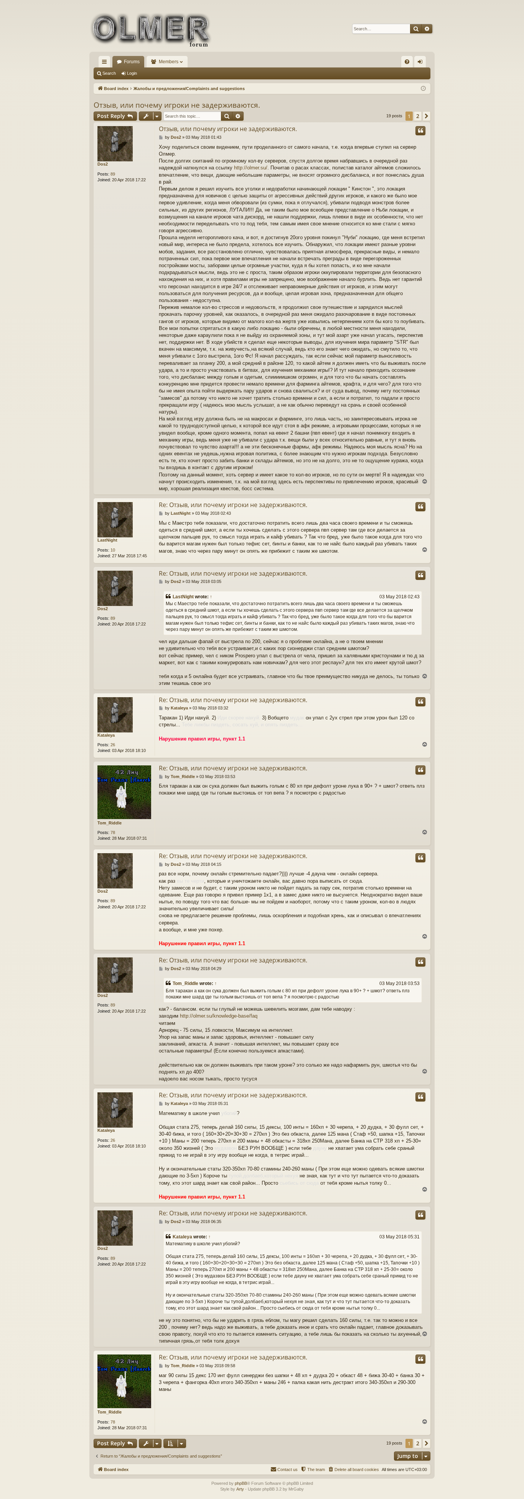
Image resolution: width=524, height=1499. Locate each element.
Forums (132, 61)
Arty (240, 1489)
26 (112, 744)
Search (109, 73)
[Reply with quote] (420, 130)
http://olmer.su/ (250, 168)
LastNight (107, 540)
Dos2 (102, 164)
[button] (426, 116)
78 (112, 832)
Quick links (106, 63)
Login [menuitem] (421, 63)
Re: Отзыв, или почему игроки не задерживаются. (233, 505)
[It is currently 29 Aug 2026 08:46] (423, 88)
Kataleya (106, 735)
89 (112, 174)
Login (132, 73)
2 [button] (417, 116)
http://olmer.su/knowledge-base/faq (218, 1016)
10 (112, 550)
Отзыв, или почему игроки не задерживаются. (177, 105)
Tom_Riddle (109, 823)
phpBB (241, 1483)
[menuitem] (407, 61)
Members (168, 61)
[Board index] (150, 29)
